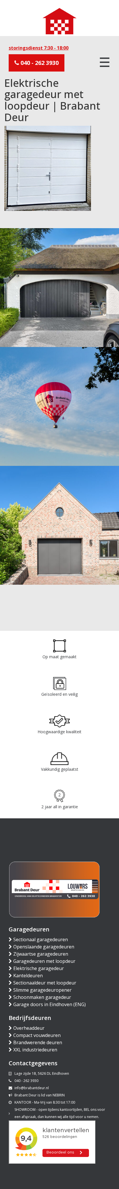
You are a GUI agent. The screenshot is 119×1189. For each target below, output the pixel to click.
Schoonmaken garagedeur (42, 997)
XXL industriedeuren (35, 1050)
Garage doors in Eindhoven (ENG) (49, 1004)
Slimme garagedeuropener (42, 990)
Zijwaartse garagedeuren (40, 954)
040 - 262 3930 (39, 63)
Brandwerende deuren (37, 1042)
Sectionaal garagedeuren (40, 939)
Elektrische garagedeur (38, 968)
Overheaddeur (28, 1028)
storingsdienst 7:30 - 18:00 (38, 48)
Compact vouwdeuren (37, 1035)
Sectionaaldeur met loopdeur (44, 983)
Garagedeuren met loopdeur (44, 961)
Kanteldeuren (28, 975)
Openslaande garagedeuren (43, 947)
